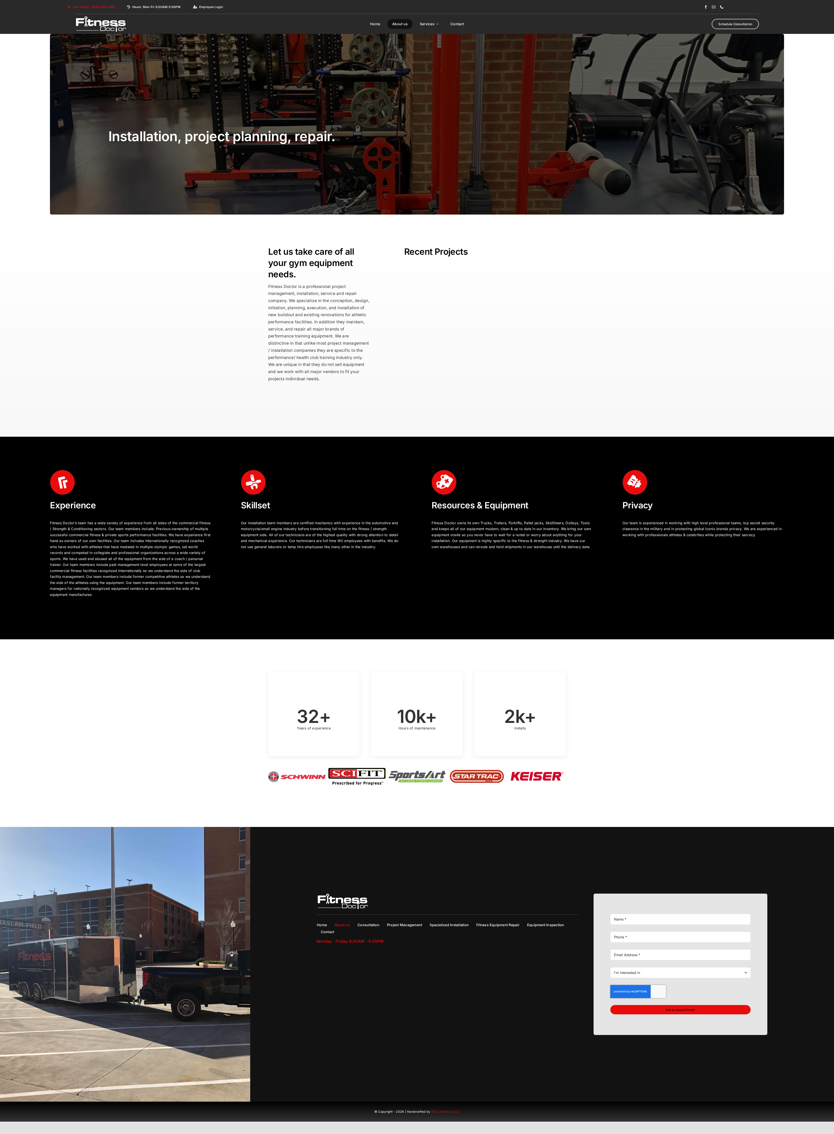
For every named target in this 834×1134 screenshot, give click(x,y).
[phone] (721, 7)
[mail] (713, 7)
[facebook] (706, 7)
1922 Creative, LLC (445, 1124)
